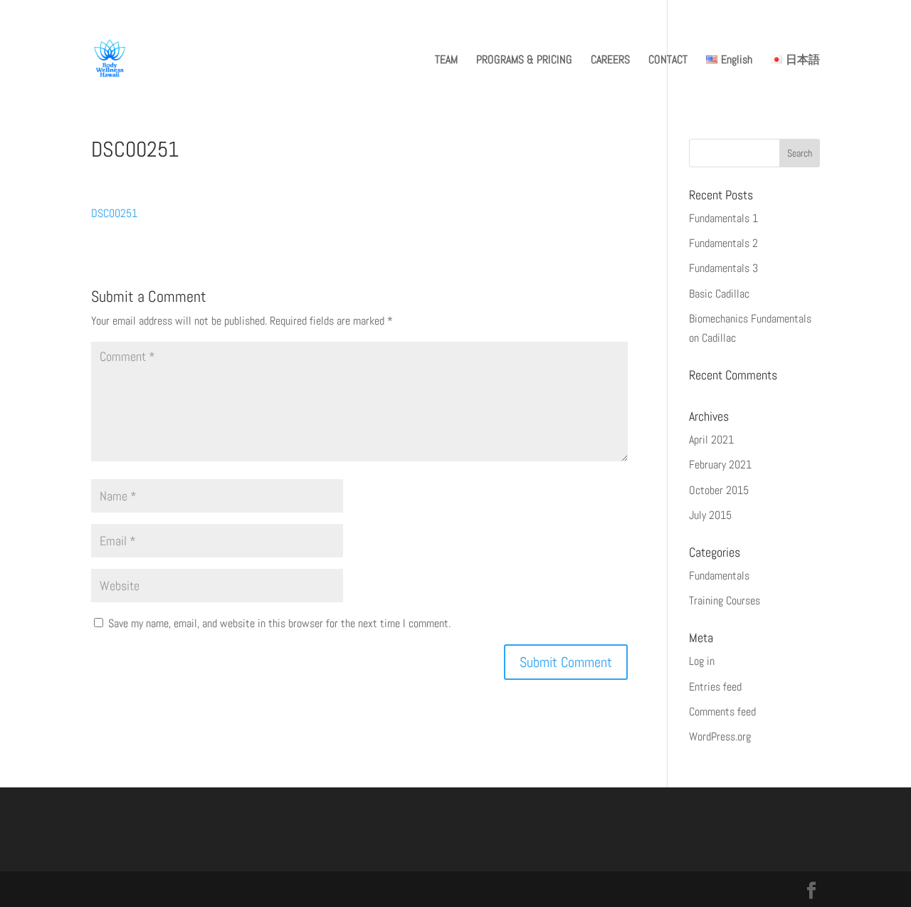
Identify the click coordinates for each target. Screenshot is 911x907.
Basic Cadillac (719, 293)
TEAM (446, 61)
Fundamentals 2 (723, 243)
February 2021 (720, 464)
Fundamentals (719, 575)
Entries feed (715, 686)
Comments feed (722, 711)
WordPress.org (720, 736)
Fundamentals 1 (723, 218)
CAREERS (610, 61)
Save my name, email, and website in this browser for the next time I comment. (279, 623)
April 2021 (711, 439)
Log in (702, 661)
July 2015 (710, 515)
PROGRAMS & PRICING (524, 61)
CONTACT (668, 61)
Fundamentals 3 (723, 268)
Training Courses (724, 600)
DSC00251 (114, 213)
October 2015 (719, 490)
